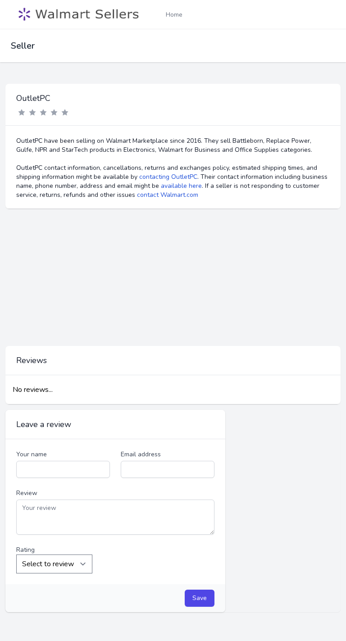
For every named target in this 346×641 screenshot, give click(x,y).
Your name (31, 454)
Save (199, 598)
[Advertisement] (173, 277)
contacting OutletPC (168, 177)
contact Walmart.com (167, 195)
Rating (25, 550)
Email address (141, 454)
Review (26, 493)
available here (181, 186)
